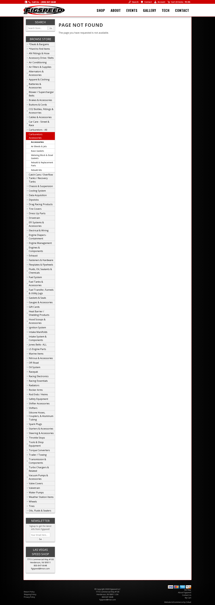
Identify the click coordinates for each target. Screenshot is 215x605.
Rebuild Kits (36, 170)
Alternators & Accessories (36, 73)
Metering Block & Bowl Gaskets (42, 157)
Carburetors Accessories (35, 136)
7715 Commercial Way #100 (40, 559)
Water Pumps (36, 492)
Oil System (34, 367)
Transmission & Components (37, 461)
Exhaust (33, 255)
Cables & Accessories (40, 117)
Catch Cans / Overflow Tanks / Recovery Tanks (41, 178)
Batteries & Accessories (35, 85)
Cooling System (37, 190)
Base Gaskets (37, 150)
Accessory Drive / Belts (41, 57)
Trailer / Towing (38, 454)
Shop (101, 10)
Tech (166, 10)
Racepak (33, 371)
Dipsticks (34, 199)
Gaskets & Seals (37, 297)
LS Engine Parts (37, 349)
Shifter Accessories (39, 403)
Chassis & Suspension (41, 186)
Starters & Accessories (41, 428)
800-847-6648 (40, 565)
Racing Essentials (38, 380)
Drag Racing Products (41, 204)
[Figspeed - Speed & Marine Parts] (44, 10)
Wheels (33, 501)
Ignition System (37, 327)
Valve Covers (36, 483)
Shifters (33, 408)
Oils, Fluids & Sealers (40, 510)
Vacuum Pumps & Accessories (38, 477)
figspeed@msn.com (40, 568)
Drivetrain (34, 217)
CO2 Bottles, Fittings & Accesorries (41, 111)
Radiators (34, 385)
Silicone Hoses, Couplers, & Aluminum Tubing (41, 416)
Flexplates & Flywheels (41, 264)
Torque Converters (39, 450)
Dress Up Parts (37, 213)
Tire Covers (35, 208)
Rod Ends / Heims (38, 394)
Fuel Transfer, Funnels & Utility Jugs (41, 291)
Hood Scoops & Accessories (37, 321)
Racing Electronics (39, 376)
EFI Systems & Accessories (36, 224)
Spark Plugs (35, 424)
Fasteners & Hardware (41, 260)
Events (131, 10)
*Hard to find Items (39, 48)
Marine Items (36, 353)
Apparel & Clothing (39, 79)
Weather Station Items (41, 497)
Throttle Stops (37, 437)
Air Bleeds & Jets (39, 146)
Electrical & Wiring (39, 230)
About (116, 10)
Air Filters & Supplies (40, 67)
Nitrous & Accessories (41, 358)
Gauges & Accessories (41, 302)
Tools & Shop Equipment (36, 444)
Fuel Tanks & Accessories (36, 283)
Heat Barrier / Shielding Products (39, 313)
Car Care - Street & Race (39, 123)
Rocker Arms (36, 389)
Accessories (37, 142)
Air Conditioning (38, 62)
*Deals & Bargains (39, 44)
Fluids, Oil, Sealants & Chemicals (40, 271)
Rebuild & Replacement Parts (42, 164)
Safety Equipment (38, 399)
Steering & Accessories (41, 433)
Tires (32, 506)
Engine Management (40, 243)
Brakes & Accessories (40, 100)
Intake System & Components (38, 338)
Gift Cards (34, 306)
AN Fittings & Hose (39, 53)
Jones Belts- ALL (38, 344)
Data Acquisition (38, 195)
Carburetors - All (38, 129)
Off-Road (34, 362)
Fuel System (35, 277)
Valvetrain (34, 488)
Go (50, 28)
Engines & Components (36, 249)
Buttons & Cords (38, 104)
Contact (182, 10)
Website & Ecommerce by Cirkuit (177, 602)
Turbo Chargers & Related (39, 469)
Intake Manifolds (38, 332)
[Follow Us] (26, 2)
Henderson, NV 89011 (40, 562)
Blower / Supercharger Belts (41, 93)
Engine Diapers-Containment (38, 236)
